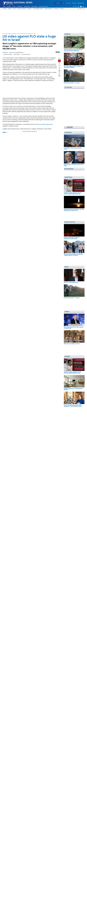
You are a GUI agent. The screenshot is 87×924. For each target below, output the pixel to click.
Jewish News (34, 6)
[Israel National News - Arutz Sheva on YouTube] (81, 7)
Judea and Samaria (7, 54)
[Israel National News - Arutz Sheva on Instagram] (78, 7)
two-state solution (25, 54)
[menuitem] (4, 7)
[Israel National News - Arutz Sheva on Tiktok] (83, 7)
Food (14, 8)
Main (4, 6)
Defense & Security (43, 6)
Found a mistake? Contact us (29, 131)
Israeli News (14, 33)
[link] (74, 50)
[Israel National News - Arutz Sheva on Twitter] (73, 7)
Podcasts (29, 8)
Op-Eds (4, 8)
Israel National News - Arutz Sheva (14, 3)
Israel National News (7, 33)
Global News (27, 6)
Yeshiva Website (48, 8)
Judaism (10, 8)
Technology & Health (38, 8)
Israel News (19, 6)
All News (9, 6)
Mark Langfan (17, 54)
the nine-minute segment (43, 124)
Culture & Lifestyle (21, 8)
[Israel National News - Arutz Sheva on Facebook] (76, 7)
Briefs (14, 6)
